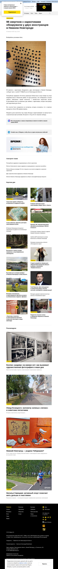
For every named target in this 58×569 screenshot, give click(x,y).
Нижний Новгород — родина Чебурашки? (25, 449)
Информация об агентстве (12, 553)
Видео (7, 518)
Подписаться (12, 12)
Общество (20, 511)
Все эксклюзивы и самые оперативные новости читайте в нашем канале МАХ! (29, 121)
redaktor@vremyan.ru (14, 550)
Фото (7, 513)
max (45, 519)
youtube (45, 517)
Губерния (33, 509)
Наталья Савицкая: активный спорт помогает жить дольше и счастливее (27, 492)
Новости (8, 507)
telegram (48, 517)
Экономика (21, 509)
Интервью (8, 511)
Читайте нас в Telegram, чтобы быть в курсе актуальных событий (29, 132)
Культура (33, 507)
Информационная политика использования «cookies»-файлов (20, 558)
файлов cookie (23, 563)
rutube (43, 519)
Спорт (19, 513)
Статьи (8, 509)
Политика (20, 507)
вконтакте (43, 517)
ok (50, 517)
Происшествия (10, 18)
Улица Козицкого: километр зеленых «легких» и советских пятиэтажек (27, 407)
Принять (44, 564)
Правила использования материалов (14, 555)
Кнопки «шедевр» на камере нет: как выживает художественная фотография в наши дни (27, 364)
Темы (7, 516)
